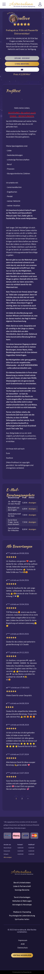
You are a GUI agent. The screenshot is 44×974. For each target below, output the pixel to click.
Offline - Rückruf (22, 58)
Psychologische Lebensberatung (22, 915)
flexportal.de (27, 972)
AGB (23, 944)
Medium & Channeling (22, 912)
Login (41, 5)
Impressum (22, 940)
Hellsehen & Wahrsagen (22, 901)
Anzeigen (32, 502)
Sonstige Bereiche (22, 890)
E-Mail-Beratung (22, 64)
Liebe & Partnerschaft (22, 886)
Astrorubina (22, 4)
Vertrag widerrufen (22, 955)
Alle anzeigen (8, 857)
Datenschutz (22, 947)
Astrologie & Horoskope (22, 904)
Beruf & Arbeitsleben (22, 882)
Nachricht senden (22, 69)
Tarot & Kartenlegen (22, 897)
